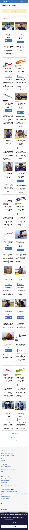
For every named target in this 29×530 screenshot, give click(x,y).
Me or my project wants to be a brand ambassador (11, 483)
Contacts (3, 460)
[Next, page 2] (14, 437)
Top (15, 444)
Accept (14, 526)
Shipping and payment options (7, 453)
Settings (14, 522)
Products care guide (5, 494)
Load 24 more (14, 433)
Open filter (14, 11)
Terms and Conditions (5, 498)
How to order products (6, 466)
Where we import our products (7, 468)
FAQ (2, 471)
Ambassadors (4, 482)
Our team (3, 458)
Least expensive (11, 15)
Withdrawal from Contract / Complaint (9, 451)
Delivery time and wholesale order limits (9, 469)
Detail (8, 76)
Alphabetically (5, 18)
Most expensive (17, 15)
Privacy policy (4, 499)
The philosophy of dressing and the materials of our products (13, 493)
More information (9, 519)
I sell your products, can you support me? (9, 485)
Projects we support (5, 480)
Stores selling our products (6, 478)
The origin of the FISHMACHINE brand (9, 491)
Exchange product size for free (7, 455)
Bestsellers (23, 15)
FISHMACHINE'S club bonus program (9, 457)
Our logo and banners (5, 496)
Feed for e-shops (4, 473)
